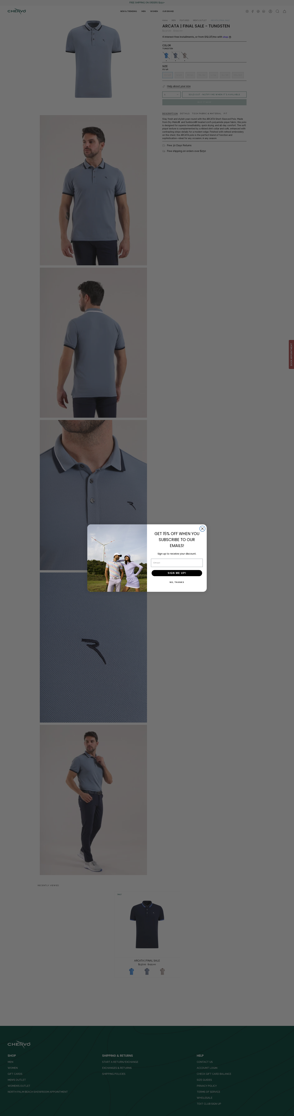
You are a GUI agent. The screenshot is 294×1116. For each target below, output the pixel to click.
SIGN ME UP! (177, 573)
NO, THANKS (177, 582)
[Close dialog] (202, 528)
